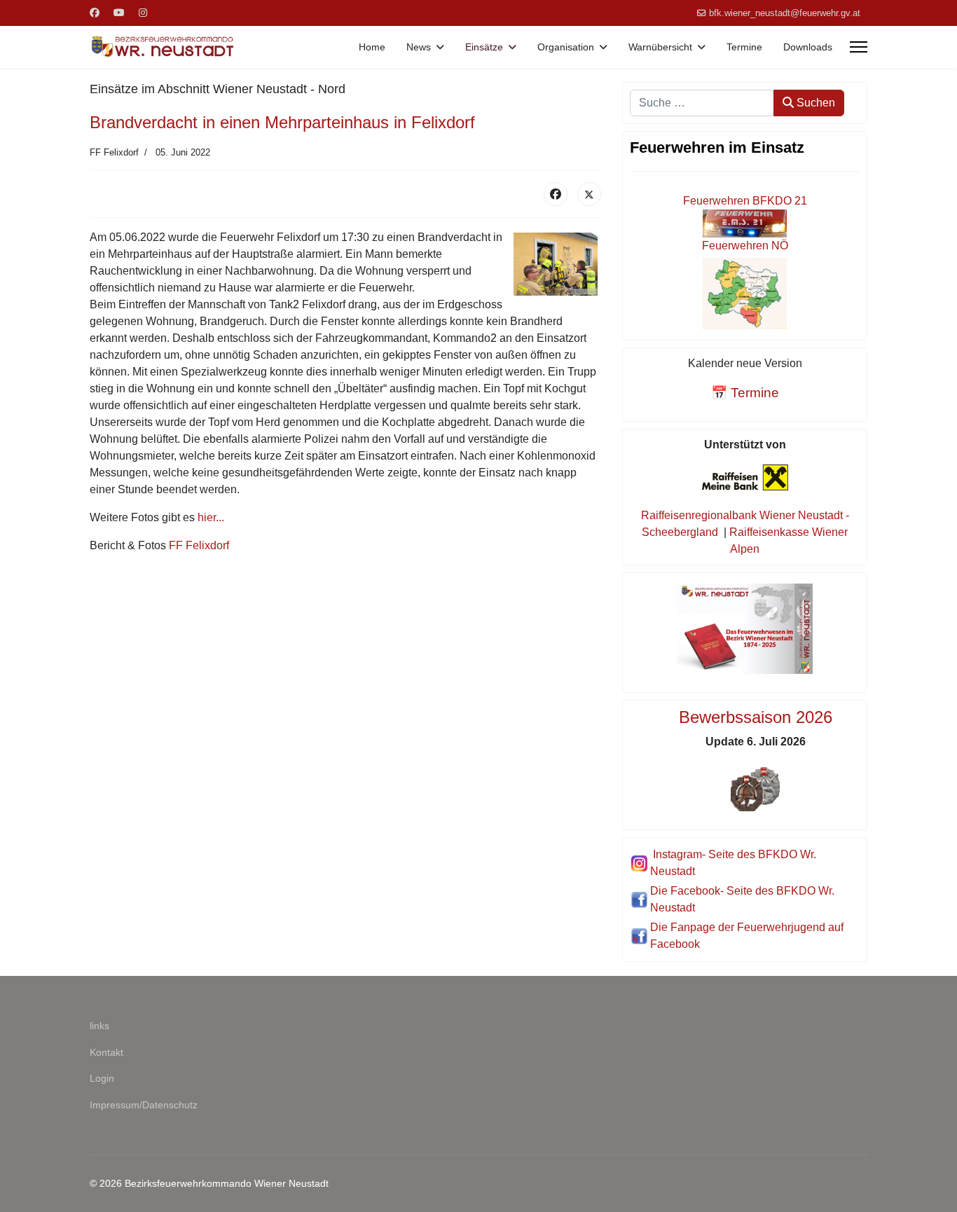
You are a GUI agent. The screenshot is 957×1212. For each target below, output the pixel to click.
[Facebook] (94, 12)
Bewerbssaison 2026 (755, 717)
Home (372, 47)
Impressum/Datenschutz (144, 1104)
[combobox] (702, 103)
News (418, 47)
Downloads (807, 47)
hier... (211, 517)
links (99, 1025)
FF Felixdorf (199, 545)
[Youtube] (119, 12)
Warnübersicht (660, 47)
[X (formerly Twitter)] (589, 194)
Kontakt (106, 1052)
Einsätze (484, 47)
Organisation (565, 47)
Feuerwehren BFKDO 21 (745, 201)
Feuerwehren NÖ (745, 246)
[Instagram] (143, 12)
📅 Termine (745, 392)
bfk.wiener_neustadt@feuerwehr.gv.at (784, 13)
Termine (744, 47)
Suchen (814, 103)
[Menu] (858, 47)
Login (102, 1078)
